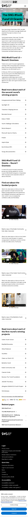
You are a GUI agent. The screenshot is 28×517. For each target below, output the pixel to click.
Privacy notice (5, 448)
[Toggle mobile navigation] (25, 6)
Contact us (5, 474)
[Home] (7, 5)
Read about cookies (7, 459)
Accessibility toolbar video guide (11, 487)
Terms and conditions (7, 457)
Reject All (14, 509)
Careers (4, 472)
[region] (14, 503)
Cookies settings (14, 504)
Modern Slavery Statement (9, 454)
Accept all (14, 513)
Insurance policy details (8, 477)
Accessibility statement (8, 483)
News (3, 470)
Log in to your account (8, 467)
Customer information (8, 465)
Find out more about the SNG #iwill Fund (12, 396)
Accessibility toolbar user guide (10, 485)
